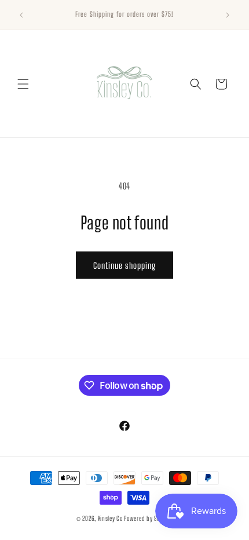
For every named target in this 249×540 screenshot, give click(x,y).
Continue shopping (124, 265)
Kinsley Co (110, 518)
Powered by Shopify (148, 518)
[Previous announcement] (21, 15)
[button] (23, 84)
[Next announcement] (227, 15)
